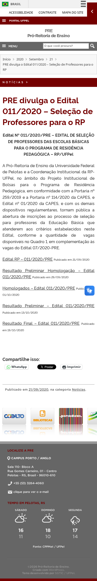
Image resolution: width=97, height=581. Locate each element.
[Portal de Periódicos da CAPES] (71, 422)
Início (7, 59)
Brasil (10, 4)
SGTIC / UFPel (64, 573)
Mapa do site (72, 12)
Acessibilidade (21, 12)
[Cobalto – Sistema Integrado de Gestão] (14, 422)
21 (51, 59)
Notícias (13, 82)
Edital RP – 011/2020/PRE (27, 259)
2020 (19, 59)
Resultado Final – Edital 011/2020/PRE (41, 323)
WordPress (56, 569)
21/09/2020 (38, 389)
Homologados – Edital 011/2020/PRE (38, 288)
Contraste (48, 12)
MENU (11, 46)
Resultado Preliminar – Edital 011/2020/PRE (48, 305)
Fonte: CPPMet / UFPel (48, 546)
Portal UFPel (19, 20)
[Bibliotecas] (42, 422)
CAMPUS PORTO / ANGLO (31, 458)
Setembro (36, 59)
